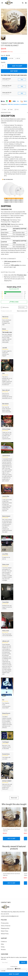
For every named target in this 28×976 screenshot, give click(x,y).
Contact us (4, 941)
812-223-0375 (5, 914)
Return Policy (4, 931)
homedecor (16, 104)
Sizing (2, 947)
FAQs (2, 944)
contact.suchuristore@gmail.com (10, 916)
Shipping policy (5, 928)
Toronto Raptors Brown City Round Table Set (11, 829)
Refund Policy (5, 933)
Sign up (23, 962)
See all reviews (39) (14, 289)
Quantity (3, 62)
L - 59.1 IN (18, 58)
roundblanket (23, 104)
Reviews (3, 949)
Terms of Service (5, 925)
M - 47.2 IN (11, 58)
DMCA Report (10, 968)
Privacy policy (5, 923)
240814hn (10, 104)
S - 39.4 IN (7, 55)
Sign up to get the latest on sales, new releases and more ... (14, 958)
